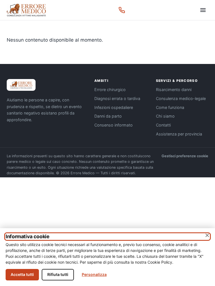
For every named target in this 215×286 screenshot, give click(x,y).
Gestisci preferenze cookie (185, 156)
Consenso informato (113, 125)
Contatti (163, 125)
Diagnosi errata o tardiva (117, 98)
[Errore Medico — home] (26, 10)
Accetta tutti (22, 274)
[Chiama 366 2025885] (121, 10)
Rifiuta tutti (57, 274)
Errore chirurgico (110, 89)
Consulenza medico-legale (181, 98)
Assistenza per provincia (179, 134)
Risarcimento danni (173, 89)
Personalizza (94, 274)
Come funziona (170, 107)
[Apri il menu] (203, 10)
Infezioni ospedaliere (113, 107)
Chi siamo (165, 116)
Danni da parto (108, 116)
